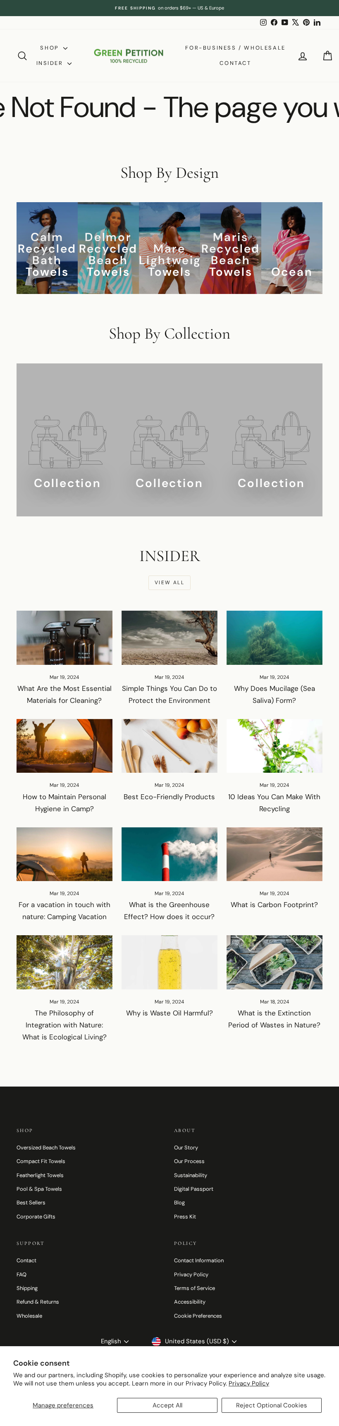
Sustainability (190, 1175)
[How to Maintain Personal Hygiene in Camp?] (64, 746)
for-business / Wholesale (235, 47)
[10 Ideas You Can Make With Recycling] (274, 746)
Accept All (167, 1405)
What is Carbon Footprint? (274, 904)
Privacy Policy (249, 1383)
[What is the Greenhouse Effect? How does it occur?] (169, 854)
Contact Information (199, 1260)
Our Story (186, 1147)
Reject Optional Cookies (271, 1405)
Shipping (27, 1288)
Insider (51, 63)
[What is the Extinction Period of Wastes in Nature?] (274, 962)
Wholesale (29, 1315)
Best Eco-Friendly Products (169, 796)
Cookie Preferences (198, 1315)
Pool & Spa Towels (39, 1188)
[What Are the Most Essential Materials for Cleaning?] (64, 637)
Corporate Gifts (36, 1216)
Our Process (189, 1161)
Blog (179, 1202)
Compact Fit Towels (41, 1161)
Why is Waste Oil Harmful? (169, 1013)
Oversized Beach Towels (46, 1147)
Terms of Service (194, 1288)
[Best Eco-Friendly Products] (169, 746)
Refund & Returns (38, 1301)
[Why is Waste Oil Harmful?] (169, 962)
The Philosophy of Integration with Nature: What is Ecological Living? (64, 1024)
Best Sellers (31, 1202)
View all (169, 582)
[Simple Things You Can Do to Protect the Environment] (169, 637)
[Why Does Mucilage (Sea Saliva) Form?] (274, 637)
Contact (235, 63)
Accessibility (189, 1301)
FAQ (21, 1274)
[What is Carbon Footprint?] (274, 854)
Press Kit (185, 1216)
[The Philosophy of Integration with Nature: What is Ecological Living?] (64, 962)
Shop (50, 47)
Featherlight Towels (40, 1175)
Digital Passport (193, 1188)
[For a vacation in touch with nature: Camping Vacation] (64, 854)
